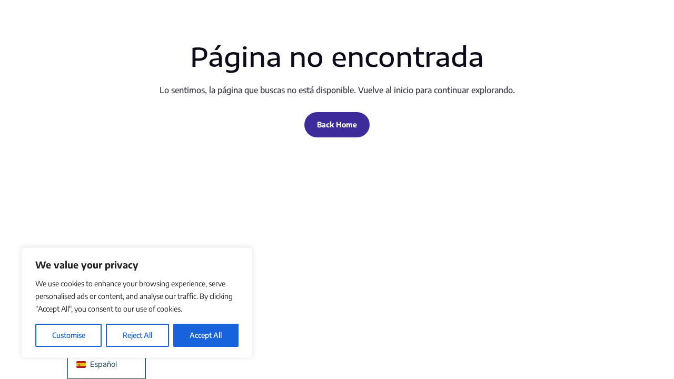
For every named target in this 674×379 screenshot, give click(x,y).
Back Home (337, 124)
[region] (137, 302)
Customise (68, 335)
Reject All (137, 335)
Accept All (206, 335)
